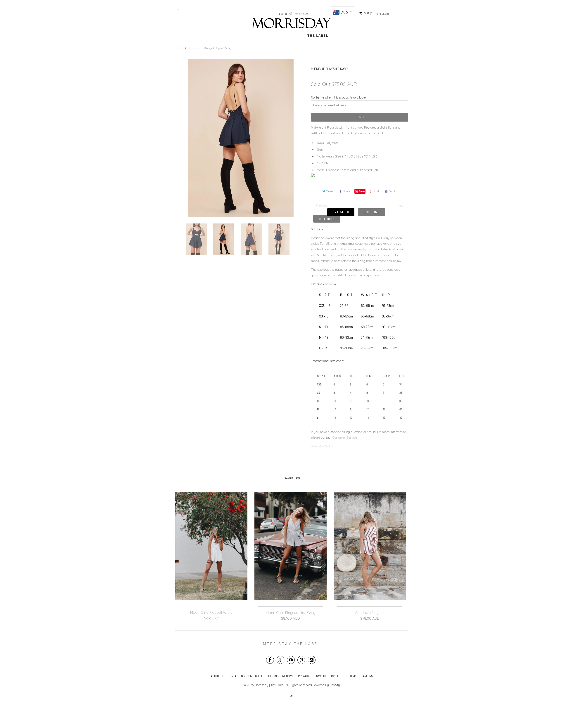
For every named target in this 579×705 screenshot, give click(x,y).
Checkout (383, 14)
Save (362, 191)
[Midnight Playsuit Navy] (240, 138)
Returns (327, 219)
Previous (321, 205)
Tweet (329, 191)
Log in (283, 14)
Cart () (368, 13)
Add (376, 191)
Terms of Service (326, 676)
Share (346, 191)
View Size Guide (322, 446)
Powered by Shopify (326, 685)
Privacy (303, 676)
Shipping (371, 212)
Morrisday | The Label (269, 685)
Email (392, 191)
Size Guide (341, 212)
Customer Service (344, 437)
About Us (217, 676)
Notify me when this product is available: (338, 97)
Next (401, 205)
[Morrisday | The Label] (291, 28)
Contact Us (236, 676)
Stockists (349, 676)
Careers (367, 676)
